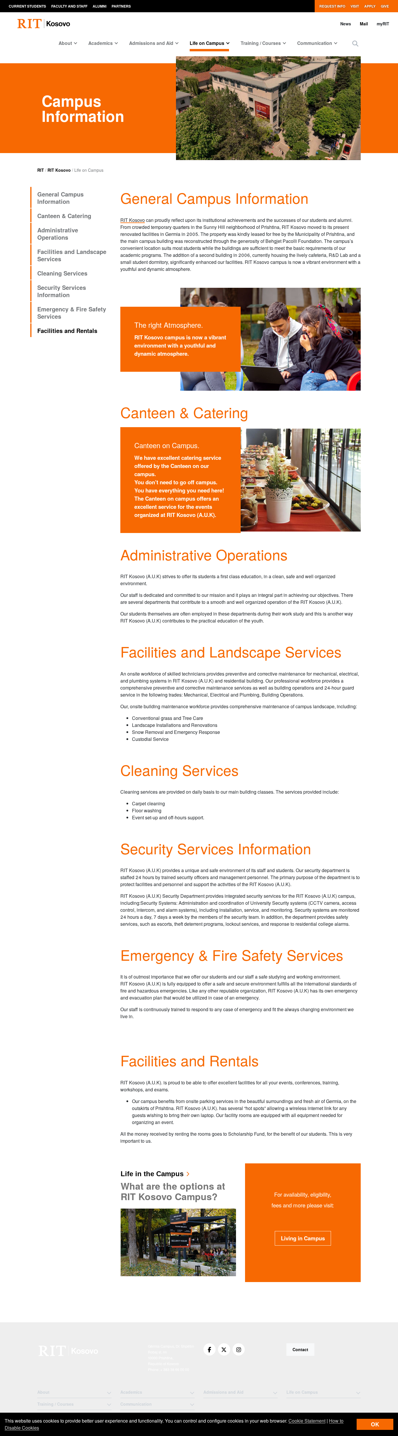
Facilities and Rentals (67, 330)
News (345, 24)
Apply (370, 6)
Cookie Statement (306, 1420)
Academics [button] (100, 43)
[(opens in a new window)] (209, 1349)
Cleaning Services (62, 273)
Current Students (27, 6)
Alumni (99, 6)
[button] (355, 43)
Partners (121, 6)
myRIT (383, 24)
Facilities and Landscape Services (71, 255)
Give (385, 6)
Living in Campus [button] (303, 1238)
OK (375, 1424)
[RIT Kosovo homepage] (44, 23)
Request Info (332, 6)
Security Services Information (61, 291)
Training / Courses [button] (261, 43)
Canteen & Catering (64, 215)
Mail (364, 24)
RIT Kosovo (59, 170)
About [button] (65, 43)
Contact (300, 1349)
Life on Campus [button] (207, 43)
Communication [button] (314, 43)
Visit (355, 6)
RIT (40, 170)
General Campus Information (60, 198)
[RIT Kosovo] (69, 1350)
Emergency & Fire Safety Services (71, 312)
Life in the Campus (152, 1174)
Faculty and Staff (69, 6)
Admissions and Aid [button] (151, 43)
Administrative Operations (57, 233)
